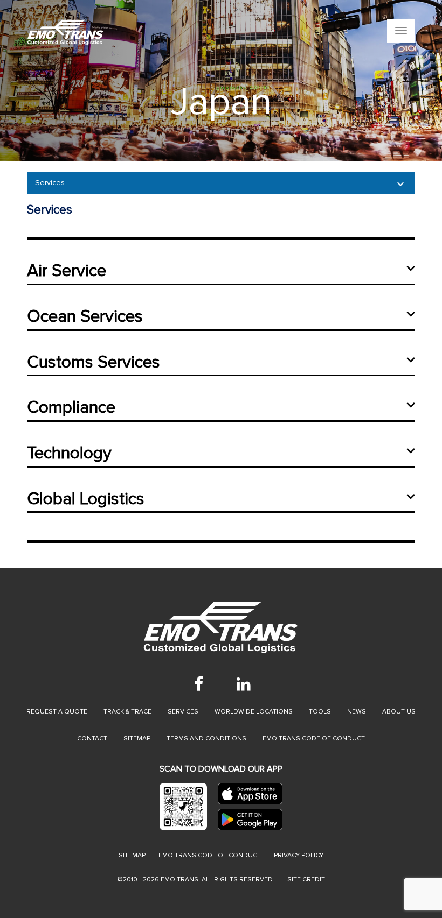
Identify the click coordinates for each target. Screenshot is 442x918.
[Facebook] (198, 684)
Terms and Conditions (206, 739)
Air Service (66, 270)
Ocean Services (85, 316)
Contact (92, 739)
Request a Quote (56, 712)
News (356, 712)
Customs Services (93, 362)
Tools (320, 712)
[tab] (221, 276)
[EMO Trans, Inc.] (153, 32)
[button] (22, 80)
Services (50, 182)
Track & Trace (127, 712)
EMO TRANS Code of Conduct (209, 855)
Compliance (71, 407)
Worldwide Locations (254, 712)
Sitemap (136, 739)
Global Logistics (85, 499)
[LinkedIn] (243, 684)
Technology (69, 453)
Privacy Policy (298, 855)
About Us (399, 712)
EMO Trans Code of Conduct (314, 739)
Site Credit (306, 879)
